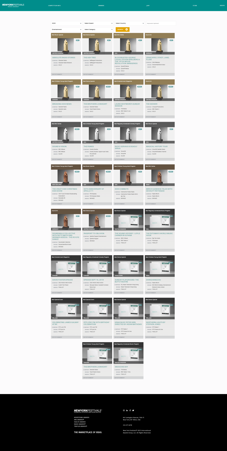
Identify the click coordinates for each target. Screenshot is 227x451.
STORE (195, 5)
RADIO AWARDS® (80, 424)
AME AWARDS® (79, 420)
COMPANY (55, 60)
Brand (56, 62)
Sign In (222, 5)
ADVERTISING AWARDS (81, 417)
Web (109, 129)
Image (108, 86)
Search (120, 29)
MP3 (78, 40)
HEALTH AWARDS (80, 422)
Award (55, 65)
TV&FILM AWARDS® (80, 426)
